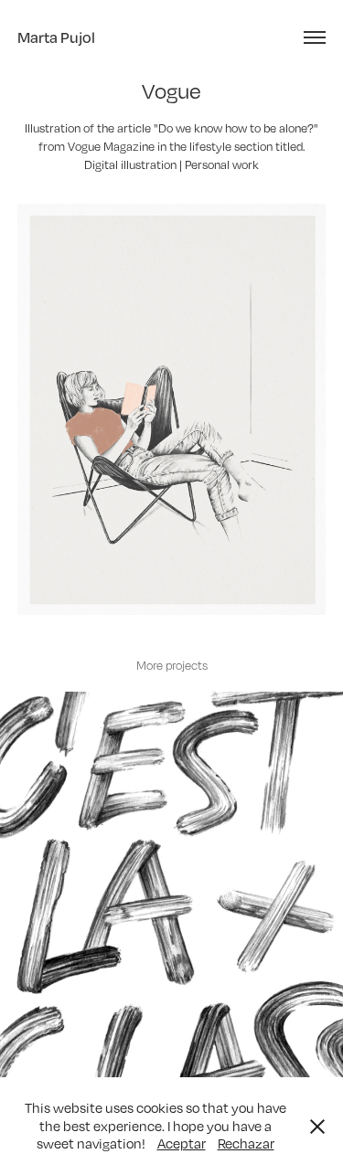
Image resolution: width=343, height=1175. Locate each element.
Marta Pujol (56, 37)
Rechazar (246, 1143)
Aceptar (181, 1143)
